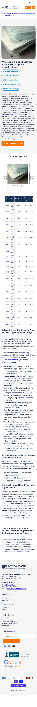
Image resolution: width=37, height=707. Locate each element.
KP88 (7, 324)
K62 (7, 278)
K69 (7, 298)
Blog (2, 603)
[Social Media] (16, 654)
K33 (7, 205)
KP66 (7, 285)
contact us (20, 551)
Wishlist (4, 609)
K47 (7, 211)
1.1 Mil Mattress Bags (10, 71)
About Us (4, 600)
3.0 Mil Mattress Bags (11, 84)
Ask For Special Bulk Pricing (13, 144)
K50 (7, 251)
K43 (7, 257)
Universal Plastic (7, 114)
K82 (7, 311)
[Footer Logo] (13, 567)
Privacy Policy (6, 619)
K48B (7, 225)
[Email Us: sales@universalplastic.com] (34, 2)
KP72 (7, 305)
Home (3, 14)
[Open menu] (2, 7)
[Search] (26, 7)
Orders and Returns (8, 621)
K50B (7, 244)
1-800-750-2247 (9, 583)
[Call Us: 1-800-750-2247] (30, 2)
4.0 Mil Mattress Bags (11, 89)
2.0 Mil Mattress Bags (11, 80)
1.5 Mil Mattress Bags (10, 76)
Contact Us (5, 607)
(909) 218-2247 (9, 585)
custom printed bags (13, 360)
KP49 (7, 238)
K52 (7, 266)
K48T (7, 218)
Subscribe (11, 641)
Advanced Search (7, 605)
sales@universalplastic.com (16, 589)
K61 (7, 272)
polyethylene (21, 398)
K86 (7, 318)
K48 (7, 231)
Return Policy (5, 626)
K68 (7, 291)
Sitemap (4, 598)
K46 (7, 261)
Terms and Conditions (9, 623)
